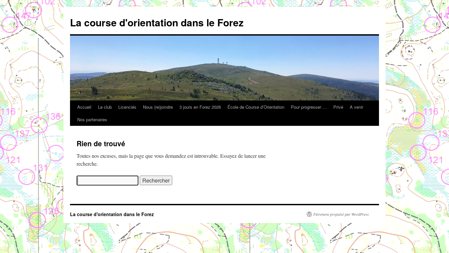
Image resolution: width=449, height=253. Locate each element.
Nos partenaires (92, 119)
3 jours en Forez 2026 (200, 107)
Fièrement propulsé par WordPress (341, 214)
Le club (105, 107)
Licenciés (127, 107)
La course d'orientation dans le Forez (157, 22)
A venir (356, 107)
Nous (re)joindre (158, 107)
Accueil (84, 107)
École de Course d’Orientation (255, 107)
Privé (338, 107)
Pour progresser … (309, 107)
